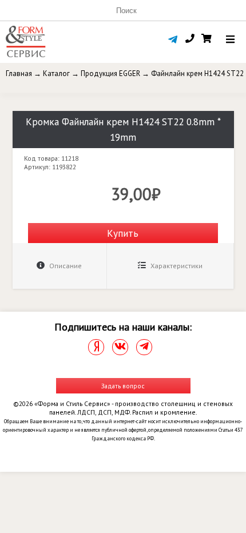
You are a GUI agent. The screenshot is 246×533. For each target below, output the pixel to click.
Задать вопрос (123, 385)
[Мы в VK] (120, 347)
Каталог (56, 73)
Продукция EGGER (110, 73)
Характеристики (176, 265)
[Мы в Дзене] (96, 347)
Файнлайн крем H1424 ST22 (197, 73)
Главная (19, 73)
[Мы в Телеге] (144, 347)
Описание (64, 265)
